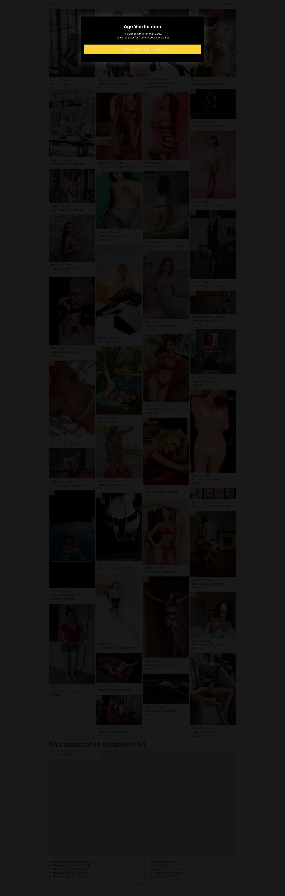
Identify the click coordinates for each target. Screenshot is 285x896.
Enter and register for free (142, 49)
